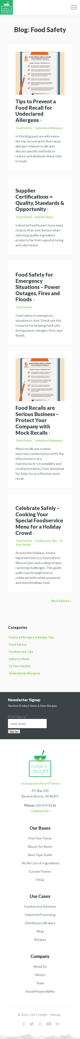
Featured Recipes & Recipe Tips (31, 637)
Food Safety (24, 128)
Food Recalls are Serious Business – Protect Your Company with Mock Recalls (37, 420)
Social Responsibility (40, 991)
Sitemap (55, 1014)
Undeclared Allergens (49, 128)
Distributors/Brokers (40, 923)
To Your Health (19, 666)
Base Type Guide (40, 855)
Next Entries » (61, 601)
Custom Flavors (40, 871)
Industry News (44, 217)
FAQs (40, 880)
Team (40, 983)
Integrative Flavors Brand (42, 783)
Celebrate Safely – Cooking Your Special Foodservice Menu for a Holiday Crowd (39, 520)
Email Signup (18, 716)
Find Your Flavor (40, 838)
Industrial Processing (40, 915)
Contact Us (40, 811)
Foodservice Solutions (40, 906)
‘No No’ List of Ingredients (40, 863)
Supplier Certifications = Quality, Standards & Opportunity (39, 199)
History (40, 975)
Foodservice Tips (46, 540)
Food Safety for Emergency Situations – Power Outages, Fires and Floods (37, 286)
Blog (40, 931)
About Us (40, 966)
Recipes (40, 939)
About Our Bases (40, 846)
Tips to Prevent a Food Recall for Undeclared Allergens (35, 110)
